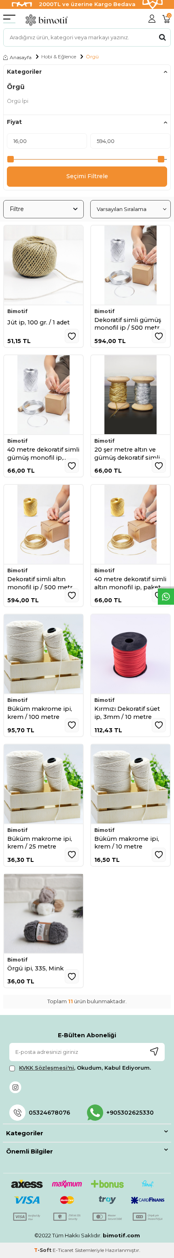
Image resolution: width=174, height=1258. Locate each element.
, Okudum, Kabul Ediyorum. (85, 1067)
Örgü (92, 56)
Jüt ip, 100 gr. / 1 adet (38, 322)
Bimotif (17, 311)
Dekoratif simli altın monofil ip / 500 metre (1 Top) (41, 583)
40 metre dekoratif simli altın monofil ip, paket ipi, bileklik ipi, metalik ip (130, 583)
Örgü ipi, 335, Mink (35, 968)
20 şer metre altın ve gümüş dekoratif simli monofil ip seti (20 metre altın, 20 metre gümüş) (127, 454)
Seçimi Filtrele (87, 176)
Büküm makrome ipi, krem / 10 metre (126, 843)
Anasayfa (21, 57)
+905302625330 (130, 1112)
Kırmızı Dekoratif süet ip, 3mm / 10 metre (127, 713)
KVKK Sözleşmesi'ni (46, 1067)
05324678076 (49, 1112)
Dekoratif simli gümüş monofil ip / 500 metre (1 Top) (128, 324)
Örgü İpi (17, 101)
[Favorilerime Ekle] (72, 336)
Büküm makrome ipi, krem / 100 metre (39, 713)
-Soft (43, 1250)
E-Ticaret (63, 1250)
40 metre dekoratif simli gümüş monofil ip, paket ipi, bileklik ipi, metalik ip (43, 454)
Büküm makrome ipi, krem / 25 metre (39, 843)
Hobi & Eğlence (58, 56)
